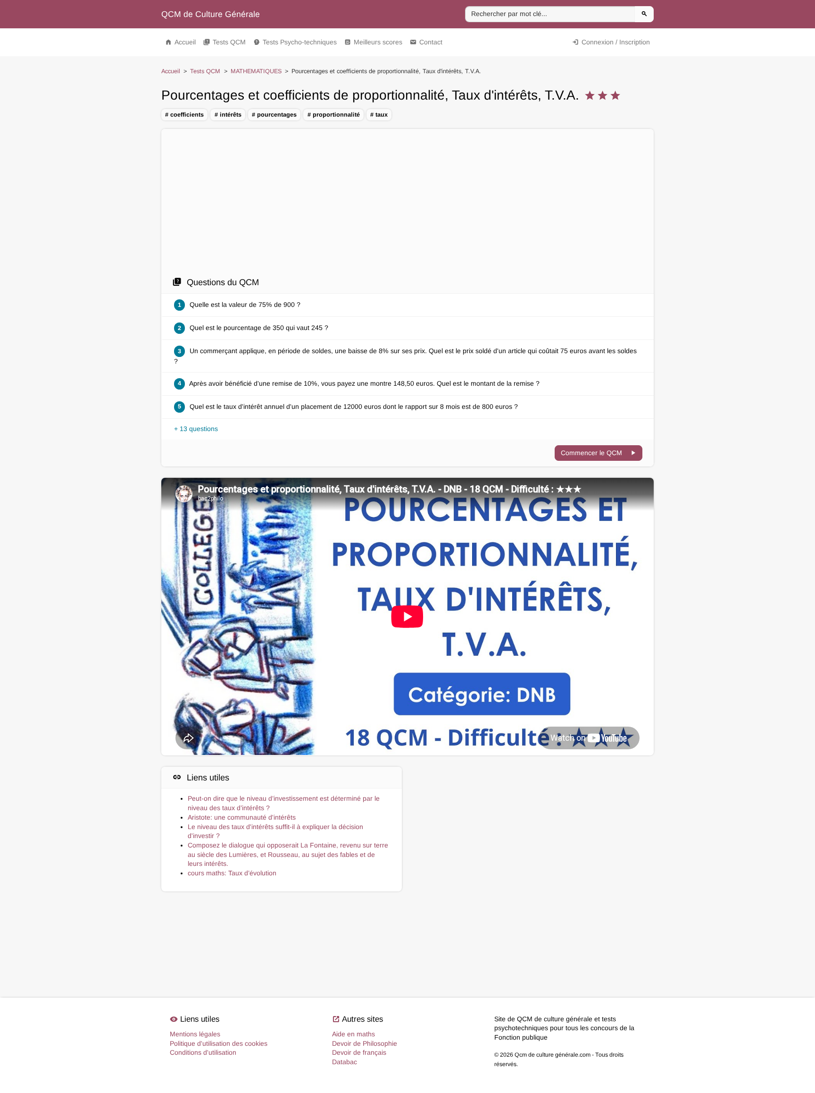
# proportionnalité (334, 114)
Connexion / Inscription (611, 42)
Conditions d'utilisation (203, 1052)
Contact (426, 42)
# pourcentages (274, 114)
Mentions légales (195, 1034)
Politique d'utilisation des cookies (218, 1043)
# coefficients (184, 114)
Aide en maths (353, 1034)
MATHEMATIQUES (256, 71)
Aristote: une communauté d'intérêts (242, 817)
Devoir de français (359, 1052)
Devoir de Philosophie (364, 1043)
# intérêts (228, 114)
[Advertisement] (407, 205)
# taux (379, 114)
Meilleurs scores (373, 42)
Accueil (180, 42)
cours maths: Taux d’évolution (232, 873)
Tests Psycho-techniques (295, 42)
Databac (344, 1062)
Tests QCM (224, 42)
